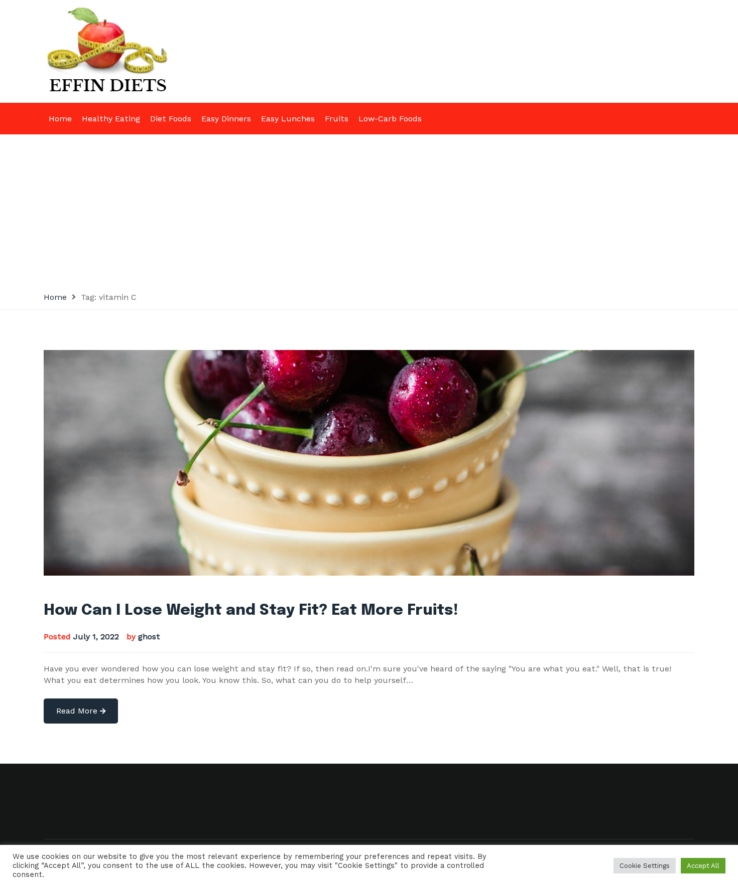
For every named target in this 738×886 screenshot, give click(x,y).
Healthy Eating (111, 118)
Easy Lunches (288, 118)
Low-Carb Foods (390, 118)
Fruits (336, 118)
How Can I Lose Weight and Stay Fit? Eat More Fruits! (251, 610)
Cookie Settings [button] (645, 865)
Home (60, 118)
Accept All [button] (703, 865)
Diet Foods (170, 118)
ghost (149, 636)
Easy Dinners (226, 118)
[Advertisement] (369, 209)
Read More (78, 711)
